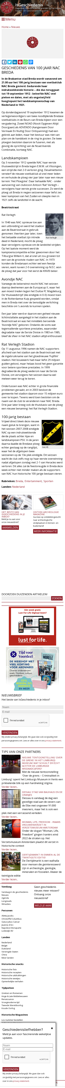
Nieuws (15, 27)
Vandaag (7, 886)
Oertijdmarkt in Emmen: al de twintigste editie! (41, 856)
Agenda (5, 898)
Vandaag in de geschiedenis (15, 892)
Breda (19, 481)
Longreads (7, 901)
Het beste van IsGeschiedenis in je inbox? (13, 514)
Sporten (48, 481)
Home (5, 27)
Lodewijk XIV (7, 930)
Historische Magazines (15, 1014)
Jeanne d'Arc (7, 924)
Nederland (18, 486)
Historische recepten (11, 972)
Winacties (6, 904)
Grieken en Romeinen (12, 993)
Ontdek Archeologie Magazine (46, 513)
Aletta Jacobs (8, 915)
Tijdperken (8, 987)
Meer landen (8, 957)
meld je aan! (43, 905)
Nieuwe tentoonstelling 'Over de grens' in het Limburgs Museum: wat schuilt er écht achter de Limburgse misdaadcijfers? (42, 763)
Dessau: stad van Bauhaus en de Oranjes (42, 793)
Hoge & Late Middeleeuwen (15, 996)
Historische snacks (13, 964)
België (4, 945)
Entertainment (33, 481)
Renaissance (8, 999)
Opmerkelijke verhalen (12, 981)
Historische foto (9, 969)
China (4, 954)
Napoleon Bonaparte (11, 927)
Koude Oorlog (8, 1008)
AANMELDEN (10, 527)
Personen (7, 910)
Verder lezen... (10, 787)
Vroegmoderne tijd (10, 1002)
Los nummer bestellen (12, 1020)
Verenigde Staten (10, 951)
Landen (6, 937)
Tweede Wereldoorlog (12, 1005)
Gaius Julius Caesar (11, 921)
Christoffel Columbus (12, 918)
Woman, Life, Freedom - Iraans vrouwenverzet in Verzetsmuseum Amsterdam (41, 824)
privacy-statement (53, 740)
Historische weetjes (11, 978)
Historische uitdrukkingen (14, 975)
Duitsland (6, 948)
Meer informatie (45, 531)
